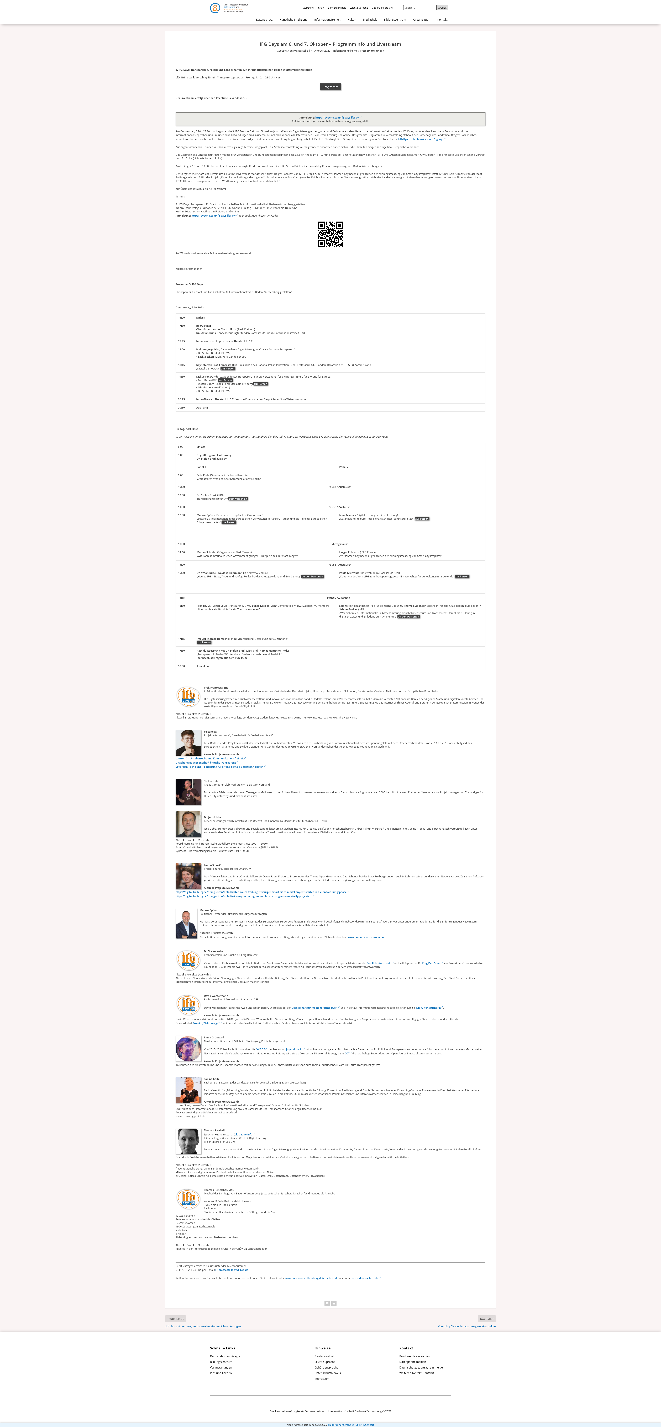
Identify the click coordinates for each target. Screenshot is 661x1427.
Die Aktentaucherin (379, 963)
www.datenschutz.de (365, 1278)
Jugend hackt (294, 1049)
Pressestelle (300, 50)
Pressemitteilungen (372, 50)
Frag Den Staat (431, 963)
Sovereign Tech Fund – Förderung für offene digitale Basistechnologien (220, 766)
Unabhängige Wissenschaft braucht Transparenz (206, 762)
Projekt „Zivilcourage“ (206, 1023)
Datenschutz (264, 20)
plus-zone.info (243, 1134)
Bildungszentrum (395, 20)
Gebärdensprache (382, 8)
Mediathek (370, 20)
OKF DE (260, 1049)
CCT (347, 1053)
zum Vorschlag (238, 498)
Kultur (352, 20)
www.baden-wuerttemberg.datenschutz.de (311, 1278)
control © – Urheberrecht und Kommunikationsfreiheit (210, 758)
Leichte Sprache (359, 8)
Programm (330, 87)
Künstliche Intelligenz (293, 20)
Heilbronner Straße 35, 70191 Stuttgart (351, 1424)
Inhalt (320, 8)
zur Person (227, 368)
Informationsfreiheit (327, 20)
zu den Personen (312, 576)
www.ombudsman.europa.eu (366, 937)
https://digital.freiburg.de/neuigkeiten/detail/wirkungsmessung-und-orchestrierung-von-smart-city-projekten (244, 896)
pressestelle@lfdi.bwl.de (233, 1270)
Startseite (308, 8)
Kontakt (442, 20)
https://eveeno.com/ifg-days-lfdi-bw (337, 117)
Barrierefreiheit (337, 8)
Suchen (442, 7)
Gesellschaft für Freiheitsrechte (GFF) (314, 1007)
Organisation (421, 20)
